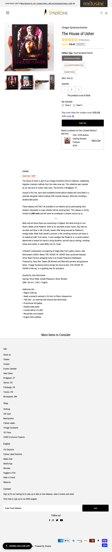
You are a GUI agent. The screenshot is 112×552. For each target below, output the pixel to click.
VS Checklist (8, 449)
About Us (7, 354)
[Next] (16, 26)
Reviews (6, 468)
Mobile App (7, 463)
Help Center (8, 373)
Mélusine (7, 482)
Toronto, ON (8, 391)
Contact (6, 364)
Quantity (65, 83)
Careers (6, 359)
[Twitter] (57, 520)
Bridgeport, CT (9, 377)
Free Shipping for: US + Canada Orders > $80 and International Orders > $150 (46, 3)
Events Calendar (10, 368)
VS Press (7, 432)
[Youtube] (61, 520)
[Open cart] (106, 13)
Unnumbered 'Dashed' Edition (74, 65)
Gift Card (7, 413)
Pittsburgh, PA (9, 387)
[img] (63, 39)
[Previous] (9, 26)
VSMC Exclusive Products (14, 437)
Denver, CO (8, 382)
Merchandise (8, 418)
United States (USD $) (12, 3)
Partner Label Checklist (12, 454)
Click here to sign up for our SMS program (20, 498)
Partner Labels (9, 423)
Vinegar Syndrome (10, 427)
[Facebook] (49, 520)
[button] (17, 546)
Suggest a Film (9, 472)
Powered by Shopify (43, 546)
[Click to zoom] (50, 26)
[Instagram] (53, 520)
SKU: (64, 78)
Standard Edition (69, 72)
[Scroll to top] (106, 546)
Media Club (7, 458)
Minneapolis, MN (10, 396)
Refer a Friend (9, 477)
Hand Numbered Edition (72, 58)
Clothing (6, 409)
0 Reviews (84, 39)
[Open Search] (101, 13)
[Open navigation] (16, 12)
